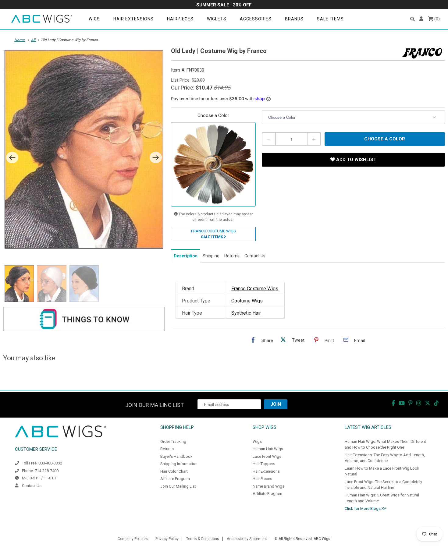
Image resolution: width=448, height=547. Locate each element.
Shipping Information (178, 463)
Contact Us (31, 485)
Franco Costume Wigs (254, 288)
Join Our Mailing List (178, 486)
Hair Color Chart (174, 471)
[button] (412, 19)
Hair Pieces (262, 478)
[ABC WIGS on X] (428, 403)
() (436, 19)
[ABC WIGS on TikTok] (436, 403)
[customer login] (421, 19)
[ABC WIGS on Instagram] (418, 403)
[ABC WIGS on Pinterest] (410, 403)
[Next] (156, 157)
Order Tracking (173, 441)
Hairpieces (180, 18)
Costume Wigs (247, 301)
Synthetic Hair (246, 313)
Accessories (256, 18)
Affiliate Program (175, 478)
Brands (294, 18)
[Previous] (12, 157)
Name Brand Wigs (268, 486)
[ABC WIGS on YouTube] (401, 403)
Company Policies (133, 539)
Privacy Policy (167, 539)
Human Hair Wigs (268, 448)
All (33, 40)
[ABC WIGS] (41, 19)
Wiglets (216, 18)
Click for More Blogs (363, 508)
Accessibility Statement (247, 539)
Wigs (94, 18)
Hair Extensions (133, 18)
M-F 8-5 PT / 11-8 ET (39, 478)
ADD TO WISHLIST (355, 159)
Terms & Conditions (202, 539)
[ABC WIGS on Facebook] (393, 403)
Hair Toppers (264, 463)
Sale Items (330, 18)
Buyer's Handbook (176, 456)
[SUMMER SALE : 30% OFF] (224, 5)
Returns (167, 448)
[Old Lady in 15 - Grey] (84, 149)
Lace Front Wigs (267, 456)
